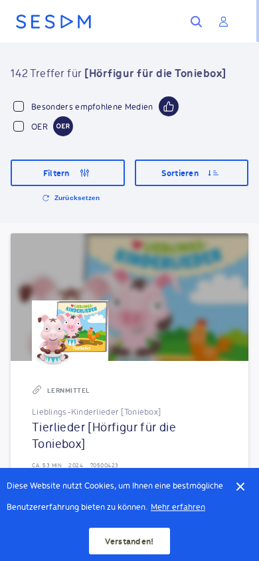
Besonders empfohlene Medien (92, 106)
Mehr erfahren (178, 506)
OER (39, 126)
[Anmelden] (223, 21)
